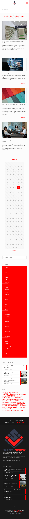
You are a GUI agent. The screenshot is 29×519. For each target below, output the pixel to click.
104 (10, 208)
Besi (12, 394)
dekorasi (16, 396)
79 (7, 197)
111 (13, 210)
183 (13, 242)
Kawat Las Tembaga (17, 402)
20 (10, 171)
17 (18, 169)
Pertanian (7, 333)
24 (21, 171)
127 (7, 218)
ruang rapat (12, 407)
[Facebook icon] (9, 513)
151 (7, 229)
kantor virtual (17, 401)
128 (10, 218)
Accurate (4, 392)
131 (18, 218)
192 (21, 244)
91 (7, 203)
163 (7, 234)
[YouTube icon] (13, 513)
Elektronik (7, 289)
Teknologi (7, 348)
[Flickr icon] (15, 513)
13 (7, 169)
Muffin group (16, 510)
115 (7, 213)
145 (7, 226)
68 (10, 192)
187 (7, 244)
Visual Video (15, 410)
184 (16, 242)
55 (7, 187)
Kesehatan (7, 316)
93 (13, 203)
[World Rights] (14, 3)
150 (21, 226)
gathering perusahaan (7, 399)
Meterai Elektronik (5, 405)
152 (10, 229)
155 (18, 229)
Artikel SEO (11, 392)
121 (7, 216)
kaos (24, 400)
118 (16, 213)
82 (15, 197)
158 (10, 231)
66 (21, 190)
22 (15, 171)
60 (21, 187)
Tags (11, 16)
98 (10, 205)
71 (18, 192)
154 (16, 229)
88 (15, 200)
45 (13, 182)
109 (7, 210)
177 (13, 239)
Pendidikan (7, 328)
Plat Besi (20, 405)
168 (21, 234)
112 (16, 210)
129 (13, 218)
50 (10, 184)
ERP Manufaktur (11, 397)
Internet (6, 311)
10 (15, 166)
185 (18, 242)
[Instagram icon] (18, 513)
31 (7, 177)
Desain (6, 287)
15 (13, 169)
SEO (18, 407)
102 (21, 205)
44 (10, 182)
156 (21, 229)
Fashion (6, 292)
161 (18, 231)
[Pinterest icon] (16, 513)
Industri (6, 309)
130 (16, 218)
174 (21, 236)
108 (21, 208)
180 (21, 239)
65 (18, 190)
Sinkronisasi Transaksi (19, 408)
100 (16, 205)
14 (10, 169)
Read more (23, 53)
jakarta (4, 400)
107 (18, 208)
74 (10, 195)
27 (13, 174)
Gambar (21, 397)
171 (13, 236)
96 (21, 203)
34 (15, 177)
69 (13, 192)
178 (16, 239)
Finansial (17, 397)
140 (10, 223)
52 (15, 184)
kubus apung (14, 404)
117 (13, 213)
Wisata (6, 355)
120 (21, 213)
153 (13, 229)
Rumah (6, 343)
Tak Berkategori (8, 346)
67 (7, 192)
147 (13, 226)
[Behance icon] (20, 513)
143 (18, 223)
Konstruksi (7, 319)
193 (13, 247)
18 (21, 169)
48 (21, 182)
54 (21, 184)
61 (7, 190)
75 (13, 195)
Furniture (7, 297)
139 (7, 223)
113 (18, 210)
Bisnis (6, 275)
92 (10, 203)
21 (13, 171)
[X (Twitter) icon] (10, 513)
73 (7, 195)
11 (18, 166)
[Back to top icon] (14, 506)
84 (21, 197)
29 (18, 174)
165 (13, 234)
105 (13, 208)
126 (21, 216)
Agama (6, 267)
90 (21, 200)
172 (16, 236)
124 (16, 216)
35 (18, 177)
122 (10, 216)
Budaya (6, 277)
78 (21, 195)
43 (7, 182)
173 (18, 236)
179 (18, 239)
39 (13, 179)
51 (13, 184)
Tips (6, 353)
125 (18, 216)
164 (10, 234)
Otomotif (7, 326)
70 (15, 192)
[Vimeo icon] (12, 513)
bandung (6, 394)
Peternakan (7, 336)
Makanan (7, 321)
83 (18, 197)
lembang (21, 404)
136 (16, 221)
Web (18, 410)
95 (18, 203)
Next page (14, 250)
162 (21, 231)
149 (18, 226)
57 (13, 187)
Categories (6, 16)
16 (15, 169)
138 (21, 221)
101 (18, 205)
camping (11, 395)
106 (16, 208)
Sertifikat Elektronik (9, 408)
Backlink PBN (15, 392)
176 (10, 239)
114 (21, 210)
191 (18, 244)
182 (10, 242)
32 (10, 177)
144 (21, 223)
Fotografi (7, 294)
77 (18, 195)
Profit (6, 407)
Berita (6, 272)
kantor (8, 401)
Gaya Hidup (7, 302)
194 (16, 247)
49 (7, 184)
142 (16, 223)
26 (10, 174)
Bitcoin (19, 394)
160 (16, 231)
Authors (17, 16)
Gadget (6, 299)
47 (18, 182)
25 (7, 174)
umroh (11, 410)
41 (18, 179)
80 (10, 197)
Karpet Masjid (10, 402)
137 (18, 221)
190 (16, 244)
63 (13, 190)
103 (7, 208)
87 (13, 200)
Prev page (15, 159)
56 (10, 187)
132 (21, 218)
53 (18, 184)
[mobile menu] (27, 3)
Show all (23, 16)
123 (13, 216)
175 (7, 239)
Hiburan (6, 306)
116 (10, 213)
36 (21, 177)
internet (21, 399)
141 (13, 223)
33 (13, 177)
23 (18, 171)
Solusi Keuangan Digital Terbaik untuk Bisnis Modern (13, 73)
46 (15, 182)
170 (10, 236)
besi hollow (15, 394)
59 (18, 187)
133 (7, 221)
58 (15, 187)
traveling (7, 410)
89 (18, 200)
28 (15, 174)
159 (13, 231)
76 (15, 195)
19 (7, 171)
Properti (6, 338)
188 (10, 244)
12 (21, 166)
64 (15, 190)
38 (10, 179)
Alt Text (7, 392)
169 (7, 236)
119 (18, 213)
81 (13, 197)
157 (7, 231)
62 (10, 190)
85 (7, 200)
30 (21, 174)
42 (21, 179)
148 (16, 226)
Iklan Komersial (16, 399)
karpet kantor (4, 402)
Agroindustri (7, 270)
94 (15, 203)
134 (10, 221)
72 (21, 192)
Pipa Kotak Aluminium (13, 405)
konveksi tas (8, 404)
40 (15, 179)
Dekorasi (7, 282)
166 (16, 234)
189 (13, 244)
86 (10, 200)
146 (10, 226)
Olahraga (7, 324)
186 (21, 242)
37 (7, 179)
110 (10, 210)
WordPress (19, 511)
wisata (21, 410)
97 (7, 205)
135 (13, 221)
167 (18, 234)
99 (13, 205)
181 (7, 242)
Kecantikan (7, 314)
